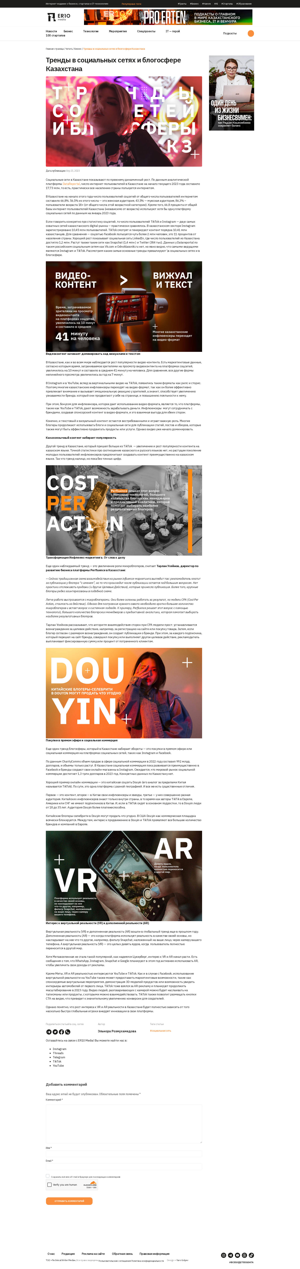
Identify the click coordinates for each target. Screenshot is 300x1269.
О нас (51, 1253)
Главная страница (55, 48)
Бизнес (68, 31)
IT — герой (173, 31)
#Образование (244, 3)
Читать (68, 48)
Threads (58, 1053)
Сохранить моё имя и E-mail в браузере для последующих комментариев (85, 1177)
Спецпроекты (146, 31)
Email (49, 1160)
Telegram (59, 1057)
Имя (49, 1148)
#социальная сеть (160, 1030)
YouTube (58, 1065)
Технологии (90, 31)
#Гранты (182, 3)
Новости (51, 31)
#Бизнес (194, 3)
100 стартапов (55, 35)
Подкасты (229, 33)
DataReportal (71, 184)
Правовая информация (154, 1253)
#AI (216, 3)
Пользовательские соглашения (115, 1260)
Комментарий (54, 1099)
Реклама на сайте (93, 1253)
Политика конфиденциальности (147, 1260)
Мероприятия (118, 31)
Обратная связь (122, 1253)
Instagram (59, 1049)
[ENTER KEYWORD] (251, 33)
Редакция (68, 1253)
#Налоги (206, 3)
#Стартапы (227, 3)
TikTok (57, 1061)
